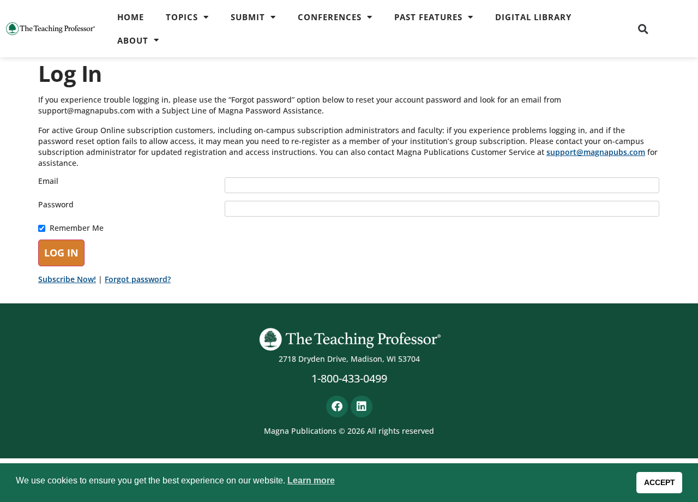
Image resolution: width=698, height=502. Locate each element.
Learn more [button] (311, 480)
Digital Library (533, 16)
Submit (248, 16)
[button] (643, 29)
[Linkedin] (361, 406)
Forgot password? (138, 279)
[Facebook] (337, 406)
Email (48, 181)
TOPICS (182, 16)
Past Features (428, 16)
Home (130, 16)
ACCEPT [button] (659, 482)
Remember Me (77, 228)
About (132, 40)
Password (56, 204)
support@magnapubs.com (595, 152)
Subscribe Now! (67, 279)
